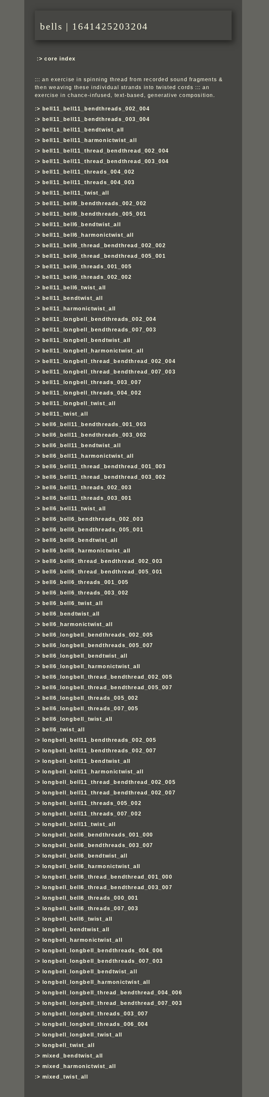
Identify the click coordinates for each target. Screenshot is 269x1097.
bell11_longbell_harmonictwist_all (93, 350)
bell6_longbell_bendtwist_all (85, 656)
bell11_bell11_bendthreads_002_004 (96, 108)
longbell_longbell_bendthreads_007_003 (102, 961)
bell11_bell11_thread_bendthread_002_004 (105, 151)
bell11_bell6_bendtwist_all (81, 224)
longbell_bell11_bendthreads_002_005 (99, 740)
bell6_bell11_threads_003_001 (87, 498)
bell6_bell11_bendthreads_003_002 (94, 435)
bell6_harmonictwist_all (77, 624)
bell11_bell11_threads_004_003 (88, 182)
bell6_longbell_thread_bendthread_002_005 (107, 677)
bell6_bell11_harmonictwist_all (88, 456)
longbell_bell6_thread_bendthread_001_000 (107, 877)
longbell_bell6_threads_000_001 (90, 898)
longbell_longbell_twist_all (82, 1034)
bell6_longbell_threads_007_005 (90, 708)
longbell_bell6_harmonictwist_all (91, 866)
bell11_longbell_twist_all (79, 403)
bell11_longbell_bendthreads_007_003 (99, 329)
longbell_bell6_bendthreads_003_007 (97, 845)
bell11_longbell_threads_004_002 (91, 393)
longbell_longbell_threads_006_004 (95, 1024)
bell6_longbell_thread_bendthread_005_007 (107, 687)
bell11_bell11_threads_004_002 (88, 172)
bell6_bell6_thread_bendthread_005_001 (102, 571)
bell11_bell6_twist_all (74, 287)
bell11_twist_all (65, 414)
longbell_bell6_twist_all (77, 919)
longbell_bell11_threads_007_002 (91, 814)
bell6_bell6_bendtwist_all (80, 540)
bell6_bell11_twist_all (74, 508)
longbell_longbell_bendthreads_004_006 (102, 950)
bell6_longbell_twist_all (77, 719)
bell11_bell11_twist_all (75, 193)
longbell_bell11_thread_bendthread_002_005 (109, 782)
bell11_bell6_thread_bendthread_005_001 (104, 256)
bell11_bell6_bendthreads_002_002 (94, 203)
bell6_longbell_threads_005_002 (90, 698)
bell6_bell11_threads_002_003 (87, 487)
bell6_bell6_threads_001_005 (85, 582)
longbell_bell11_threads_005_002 (91, 803)
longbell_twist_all (68, 1045)
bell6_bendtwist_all (71, 614)
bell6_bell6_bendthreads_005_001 (92, 529)
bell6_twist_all (63, 729)
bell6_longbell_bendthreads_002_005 (97, 635)
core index (60, 58)
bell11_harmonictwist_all (79, 308)
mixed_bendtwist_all (72, 1056)
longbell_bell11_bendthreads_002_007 (99, 750)
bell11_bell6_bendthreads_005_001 (94, 214)
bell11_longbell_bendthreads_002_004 (99, 319)
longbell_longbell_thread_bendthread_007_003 (112, 1003)
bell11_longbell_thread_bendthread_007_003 (109, 372)
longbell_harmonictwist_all (82, 940)
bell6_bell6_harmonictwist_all (86, 550)
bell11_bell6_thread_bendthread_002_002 (104, 245)
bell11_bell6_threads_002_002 (87, 277)
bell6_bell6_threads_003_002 (85, 593)
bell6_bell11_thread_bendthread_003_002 (104, 477)
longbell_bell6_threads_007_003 (90, 908)
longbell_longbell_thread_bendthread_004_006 (112, 992)
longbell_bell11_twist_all (79, 824)
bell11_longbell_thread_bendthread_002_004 (109, 361)
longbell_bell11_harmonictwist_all (93, 771)
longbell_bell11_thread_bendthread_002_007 (109, 792)
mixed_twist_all (65, 1077)
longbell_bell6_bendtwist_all (85, 856)
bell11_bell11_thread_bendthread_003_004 (105, 161)
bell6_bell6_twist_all (72, 603)
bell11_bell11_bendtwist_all (83, 130)
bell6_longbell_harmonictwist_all (91, 666)
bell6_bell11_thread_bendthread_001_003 (104, 466)
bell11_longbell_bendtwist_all (86, 340)
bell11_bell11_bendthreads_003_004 (96, 119)
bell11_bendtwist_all (72, 298)
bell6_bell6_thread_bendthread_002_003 (102, 561)
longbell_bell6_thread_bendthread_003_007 (107, 887)
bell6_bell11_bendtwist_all (81, 445)
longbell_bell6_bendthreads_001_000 (97, 835)
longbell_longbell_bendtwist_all (89, 971)
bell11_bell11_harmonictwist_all (89, 140)
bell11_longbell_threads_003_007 (91, 382)
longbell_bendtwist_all (76, 929)
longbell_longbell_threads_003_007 (95, 1013)
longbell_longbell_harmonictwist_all (96, 982)
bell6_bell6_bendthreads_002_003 (92, 519)
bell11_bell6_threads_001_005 (87, 266)
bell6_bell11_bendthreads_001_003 (94, 424)
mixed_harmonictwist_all (79, 1066)
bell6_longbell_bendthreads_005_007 (97, 645)
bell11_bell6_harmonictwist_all (88, 235)
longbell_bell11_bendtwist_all (86, 761)
